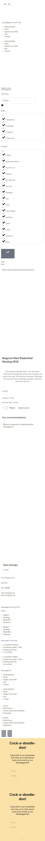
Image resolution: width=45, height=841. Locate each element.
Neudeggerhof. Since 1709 (11, 22)
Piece (12, 408)
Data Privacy (7, 708)
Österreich (7, 622)
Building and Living (9, 650)
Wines (6, 29)
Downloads (7, 713)
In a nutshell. (7, 652)
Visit (5, 34)
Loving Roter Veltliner (10, 645)
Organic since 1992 (11, 32)
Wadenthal (7, 620)
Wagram (6, 615)
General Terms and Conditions (13, 711)
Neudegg (6, 617)
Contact (7, 36)
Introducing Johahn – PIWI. (12, 647)
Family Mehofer (9, 27)
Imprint (5, 706)
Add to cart (23, 408)
